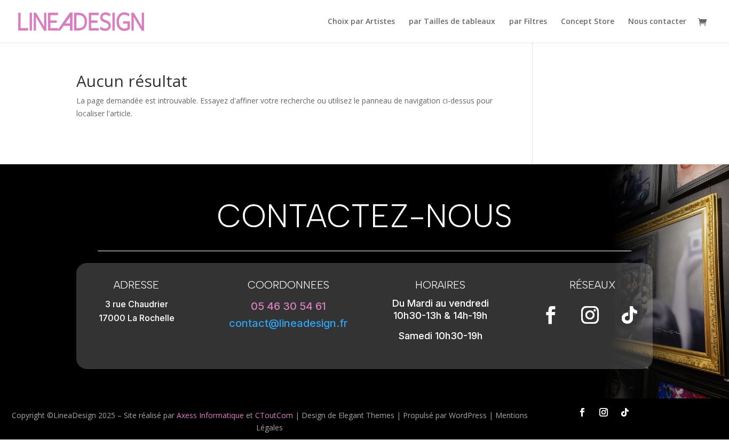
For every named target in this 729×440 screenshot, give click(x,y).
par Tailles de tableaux (452, 22)
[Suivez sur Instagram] (590, 315)
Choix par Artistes (361, 22)
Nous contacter (657, 22)
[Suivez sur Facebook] (550, 315)
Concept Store (587, 22)
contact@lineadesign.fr (288, 323)
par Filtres (528, 22)
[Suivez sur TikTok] (629, 315)
